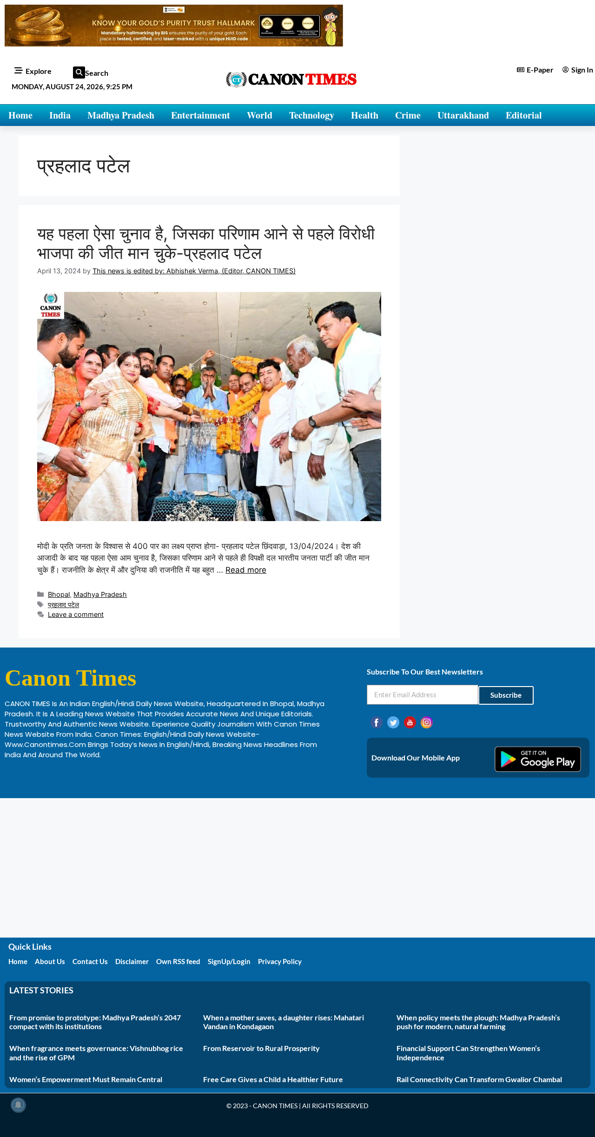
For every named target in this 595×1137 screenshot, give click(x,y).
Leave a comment (76, 614)
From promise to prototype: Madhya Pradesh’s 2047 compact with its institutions (95, 1022)
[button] (79, 72)
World (259, 115)
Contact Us (90, 961)
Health (364, 115)
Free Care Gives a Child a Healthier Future (273, 1079)
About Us (50, 961)
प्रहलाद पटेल (63, 604)
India (60, 115)
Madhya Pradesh (120, 115)
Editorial (524, 115)
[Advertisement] (297, 868)
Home (20, 115)
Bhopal (59, 594)
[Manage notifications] (18, 1104)
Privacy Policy (280, 961)
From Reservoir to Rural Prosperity (261, 1048)
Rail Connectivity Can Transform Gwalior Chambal (479, 1079)
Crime (408, 115)
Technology (311, 115)
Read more (245, 570)
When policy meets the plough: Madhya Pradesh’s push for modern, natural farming (478, 1022)
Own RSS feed (178, 961)
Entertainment (200, 115)
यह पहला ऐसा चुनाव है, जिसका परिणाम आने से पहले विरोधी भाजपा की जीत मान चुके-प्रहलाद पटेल (206, 243)
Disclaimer (132, 961)
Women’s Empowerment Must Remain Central (85, 1079)
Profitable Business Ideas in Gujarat (65, 774)
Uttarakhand (463, 115)
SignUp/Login (229, 961)
